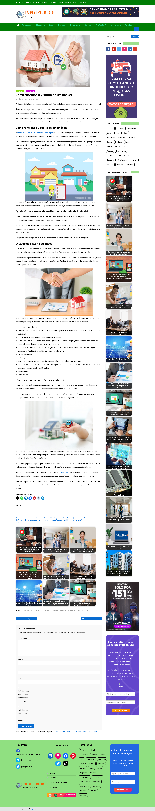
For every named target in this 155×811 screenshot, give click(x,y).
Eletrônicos (111, 137)
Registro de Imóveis (74, 610)
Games (109, 142)
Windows (130, 164)
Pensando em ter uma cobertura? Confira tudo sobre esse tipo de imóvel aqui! (28, 520)
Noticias (61, 25)
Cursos (118, 133)
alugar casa (26, 610)
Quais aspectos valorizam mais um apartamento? (83, 519)
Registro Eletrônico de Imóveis (90, 610)
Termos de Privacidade (67, 2)
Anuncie (44, 2)
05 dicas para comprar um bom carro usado (92, 619)
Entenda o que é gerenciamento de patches (28, 619)
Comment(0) (34, 99)
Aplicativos (26, 25)
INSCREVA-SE (122, 789)
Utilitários (30, 91)
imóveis (53, 610)
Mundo (117, 146)
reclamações (64, 472)
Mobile (109, 146)
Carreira (109, 133)
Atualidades (132, 128)
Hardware (74, 25)
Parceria (53, 2)
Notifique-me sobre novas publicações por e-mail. (24, 715)
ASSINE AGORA (120, 710)
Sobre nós (82, 2)
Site (19, 678)
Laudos (58, 610)
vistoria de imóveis (21, 614)
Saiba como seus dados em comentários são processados (74, 731)
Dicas (51, 25)
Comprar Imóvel (39, 610)
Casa (31, 610)
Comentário (23, 638)
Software (115, 25)
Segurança (110, 160)
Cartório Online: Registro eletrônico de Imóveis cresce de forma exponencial (56, 519)
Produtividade (121, 151)
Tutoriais (128, 25)
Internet (87, 25)
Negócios (20, 91)
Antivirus (110, 128)
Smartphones (122, 160)
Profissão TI (101, 25)
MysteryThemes (36, 809)
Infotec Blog (24, 99)
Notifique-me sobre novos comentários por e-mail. (23, 696)
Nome (21, 659)
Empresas (47, 610)
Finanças (39, 25)
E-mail (21, 668)
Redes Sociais (124, 155)
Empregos (122, 137)
